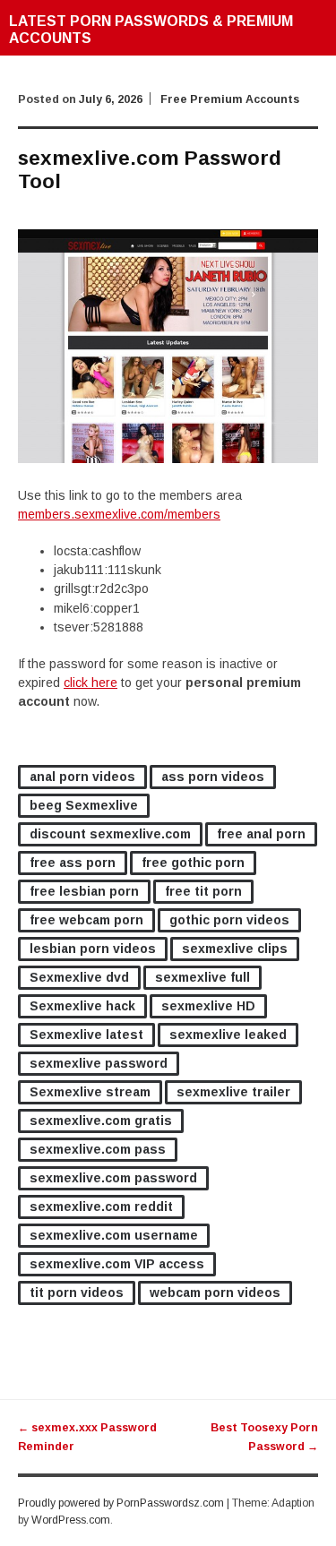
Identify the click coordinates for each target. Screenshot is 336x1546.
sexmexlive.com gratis (101, 1120)
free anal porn (261, 834)
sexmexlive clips (235, 948)
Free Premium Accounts (229, 99)
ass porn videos (212, 776)
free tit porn (203, 891)
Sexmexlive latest (86, 1034)
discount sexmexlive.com (110, 834)
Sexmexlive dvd (79, 977)
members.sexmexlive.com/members (119, 514)
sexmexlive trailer (233, 1092)
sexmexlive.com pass (98, 1149)
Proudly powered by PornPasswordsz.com (121, 1503)
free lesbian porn (84, 891)
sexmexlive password (99, 1063)
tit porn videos (77, 1292)
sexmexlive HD (208, 1006)
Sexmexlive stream (90, 1092)
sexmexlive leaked (228, 1034)
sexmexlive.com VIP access (117, 1264)
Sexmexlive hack (82, 1006)
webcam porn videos (215, 1292)
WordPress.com (70, 1520)
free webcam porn (86, 920)
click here (90, 682)
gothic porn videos (229, 920)
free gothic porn (193, 862)
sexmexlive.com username (114, 1235)
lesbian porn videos (93, 948)
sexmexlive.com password (113, 1178)
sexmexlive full (202, 977)
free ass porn (73, 862)
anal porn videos (82, 776)
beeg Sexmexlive (84, 805)
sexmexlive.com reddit (101, 1206)
